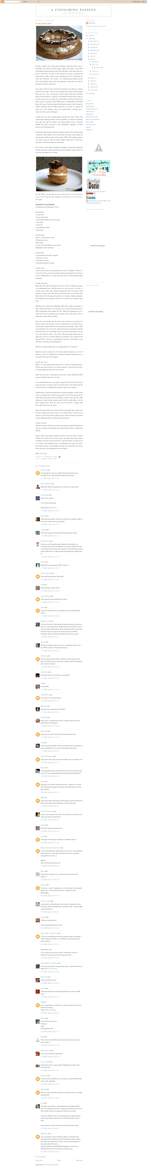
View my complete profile (96, 26)
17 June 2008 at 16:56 (50, 678)
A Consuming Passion (73, 10)
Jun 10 (94, 71)
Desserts (88, 111)
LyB (42, 585)
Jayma (43, 825)
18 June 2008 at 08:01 (50, 912)
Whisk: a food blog (51, 969)
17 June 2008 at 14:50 (50, 591)
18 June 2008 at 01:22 (50, 792)
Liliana (43, 917)
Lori (42, 1103)
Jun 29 (94, 62)
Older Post (79, 1160)
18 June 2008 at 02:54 (50, 820)
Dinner (88, 114)
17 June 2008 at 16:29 (50, 667)
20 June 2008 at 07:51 (50, 1031)
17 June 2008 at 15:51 (50, 637)
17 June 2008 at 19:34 (50, 737)
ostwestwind (44, 495)
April (42, 607)
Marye (43, 1018)
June (92, 59)
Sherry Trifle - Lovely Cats (49, 933)
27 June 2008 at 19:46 (50, 1152)
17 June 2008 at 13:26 (50, 524)
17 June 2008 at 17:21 (50, 701)
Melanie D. (44, 1133)
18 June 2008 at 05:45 (50, 896)
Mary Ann (44, 977)
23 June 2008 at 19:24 (50, 1084)
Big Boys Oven (45, 1050)
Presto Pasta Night (91, 119)
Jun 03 (94, 74)
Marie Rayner (45, 541)
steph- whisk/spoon (47, 756)
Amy (42, 836)
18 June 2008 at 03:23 (50, 842)
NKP (42, 797)
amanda (43, 530)
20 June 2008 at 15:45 (50, 1045)
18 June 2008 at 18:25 (50, 972)
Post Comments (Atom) (51, 1165)
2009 (90, 35)
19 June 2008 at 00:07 (50, 1013)
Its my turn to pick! (97, 67)
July (91, 56)
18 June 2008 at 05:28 (50, 880)
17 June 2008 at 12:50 (50, 511)
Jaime (42, 781)
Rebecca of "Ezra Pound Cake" (50, 848)
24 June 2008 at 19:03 (50, 1098)
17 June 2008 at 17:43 (50, 712)
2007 (90, 93)
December (93, 41)
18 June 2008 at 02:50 (50, 806)
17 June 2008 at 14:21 (50, 557)
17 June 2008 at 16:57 (50, 689)
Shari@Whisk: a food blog (49, 963)
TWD (55, 458)
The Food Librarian (47, 811)
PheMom (43, 706)
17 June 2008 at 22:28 (50, 751)
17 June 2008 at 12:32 (50, 490)
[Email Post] (59, 456)
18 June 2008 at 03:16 (50, 831)
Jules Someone (45, 596)
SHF (87, 127)
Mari (42, 1037)
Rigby (43, 768)
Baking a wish (45, 621)
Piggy (42, 871)
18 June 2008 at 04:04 (50, 866)
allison (43, 642)
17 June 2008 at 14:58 (50, 616)
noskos (43, 988)
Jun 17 (94, 65)
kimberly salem (45, 901)
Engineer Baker (45, 483)
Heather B (44, 731)
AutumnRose (45, 695)
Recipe (50, 458)
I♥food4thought (51, 1010)
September (93, 50)
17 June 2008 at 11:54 (50, 478)
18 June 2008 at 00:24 (50, 776)
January (93, 90)
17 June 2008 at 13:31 (50, 536)
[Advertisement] (93, 374)
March (92, 84)
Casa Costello (45, 1062)
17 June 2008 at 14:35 (50, 568)
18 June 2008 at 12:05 (50, 928)
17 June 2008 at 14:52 (50, 602)
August (92, 53)
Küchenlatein (52, 508)
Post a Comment (41, 1157)
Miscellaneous (90, 117)
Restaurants (89, 124)
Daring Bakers (90, 109)
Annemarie (44, 672)
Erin (42, 742)
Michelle (43, 717)
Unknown (44, 470)
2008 (90, 38)
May (92, 78)
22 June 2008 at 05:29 (50, 1056)
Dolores (43, 885)
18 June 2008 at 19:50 (50, 983)
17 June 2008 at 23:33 (50, 762)
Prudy (42, 562)
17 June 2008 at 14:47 (50, 579)
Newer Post (39, 1160)
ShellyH (43, 1089)
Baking (44, 458)
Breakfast (89, 106)
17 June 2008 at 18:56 (50, 726)
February (93, 87)
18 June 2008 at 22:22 (50, 997)
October (93, 47)
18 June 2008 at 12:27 (50, 944)
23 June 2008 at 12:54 (50, 1070)
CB (42, 1002)
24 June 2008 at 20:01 (50, 1128)
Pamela (43, 516)
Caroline (91, 23)
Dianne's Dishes (46, 573)
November (93, 44)
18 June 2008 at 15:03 (50, 958)
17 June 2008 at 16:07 (50, 651)
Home (59, 1160)
